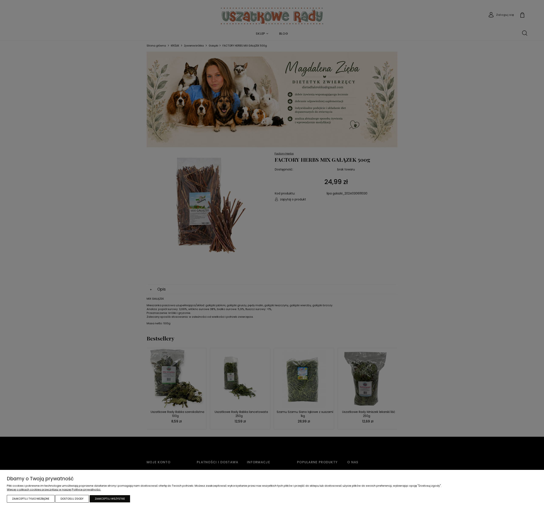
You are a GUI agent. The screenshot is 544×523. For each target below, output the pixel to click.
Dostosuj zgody (72, 498)
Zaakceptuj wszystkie (110, 498)
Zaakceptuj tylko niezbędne (30, 498)
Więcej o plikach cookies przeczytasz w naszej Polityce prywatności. (54, 490)
